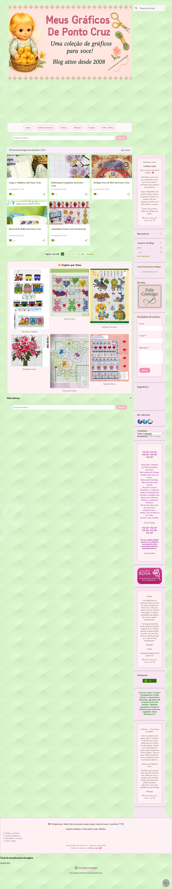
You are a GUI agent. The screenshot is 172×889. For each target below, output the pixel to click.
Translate (157, 436)
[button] (43, 194)
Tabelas (63, 127)
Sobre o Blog (107, 127)
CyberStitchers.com (150, 272)
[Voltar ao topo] (165, 882)
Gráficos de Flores (12, 833)
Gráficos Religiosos (13, 835)
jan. (140, 252)
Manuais (77, 127)
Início (28, 127)
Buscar (122, 138)
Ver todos (125, 150)
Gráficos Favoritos (45, 127)
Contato (91, 127)
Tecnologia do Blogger (88, 868)
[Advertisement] (69, 102)
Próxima (90, 254)
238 (83, 254)
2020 (139, 248)
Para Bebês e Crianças (14, 838)
